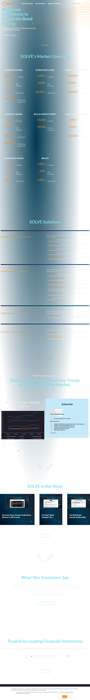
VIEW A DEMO (75, 3)
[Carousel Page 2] (20, 447)
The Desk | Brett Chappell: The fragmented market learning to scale (49, 512)
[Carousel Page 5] (25, 447)
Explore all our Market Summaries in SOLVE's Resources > (15, 444)
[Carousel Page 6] (27, 447)
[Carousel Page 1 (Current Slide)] (18, 447)
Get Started (45, 667)
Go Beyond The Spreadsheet (12, 30)
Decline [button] (70, 696)
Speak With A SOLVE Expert (45, 599)
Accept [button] (64, 696)
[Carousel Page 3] (45, 40)
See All (45, 532)
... (63, 3)
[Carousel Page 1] (42, 40)
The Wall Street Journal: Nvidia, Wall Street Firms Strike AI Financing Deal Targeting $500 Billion (77, 512)
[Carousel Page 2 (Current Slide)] (44, 40)
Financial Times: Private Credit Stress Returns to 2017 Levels (16, 512)
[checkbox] (67, 422)
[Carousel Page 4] (47, 40)
